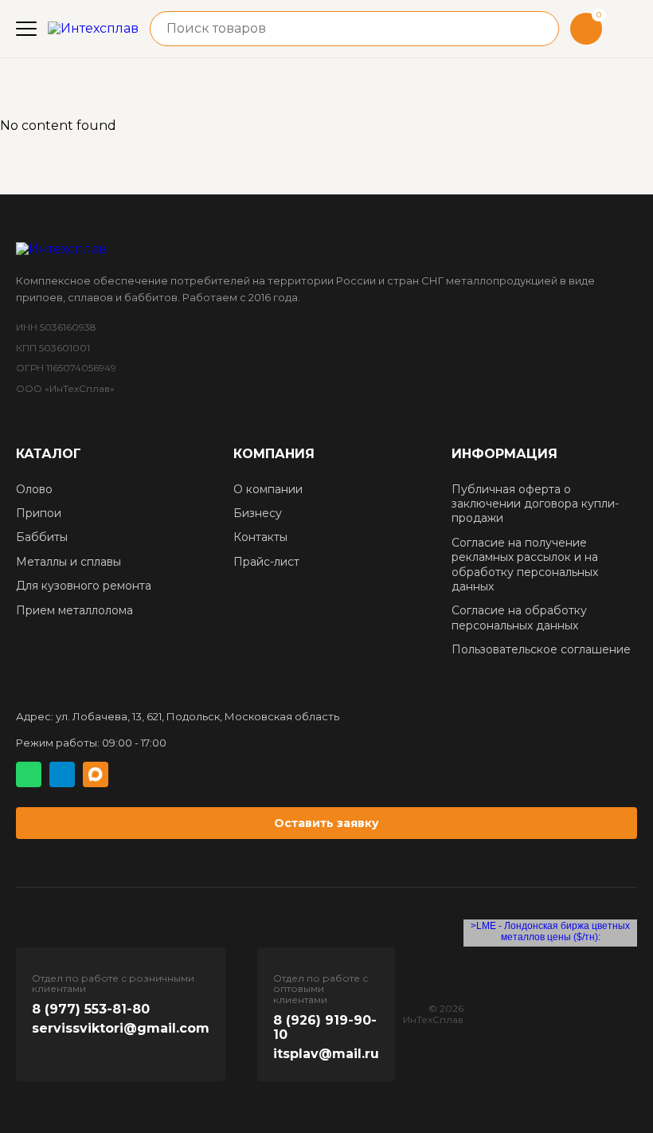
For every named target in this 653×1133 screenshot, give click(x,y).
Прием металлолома (74, 610)
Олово (34, 489)
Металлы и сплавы (68, 562)
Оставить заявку (326, 823)
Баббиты (42, 537)
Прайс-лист (266, 562)
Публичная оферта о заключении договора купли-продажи (535, 504)
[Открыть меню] (26, 29)
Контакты (260, 537)
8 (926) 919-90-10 (325, 1027)
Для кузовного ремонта (83, 585)
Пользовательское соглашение (541, 649)
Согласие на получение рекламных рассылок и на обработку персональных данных (525, 564)
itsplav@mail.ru (326, 1054)
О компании (268, 489)
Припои (38, 513)
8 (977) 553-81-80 (91, 1009)
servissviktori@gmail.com (120, 1028)
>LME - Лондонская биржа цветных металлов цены (550, 931)
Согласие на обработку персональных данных (519, 617)
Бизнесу (257, 513)
